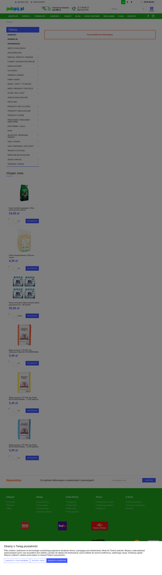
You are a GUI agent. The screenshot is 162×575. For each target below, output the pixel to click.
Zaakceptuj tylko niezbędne (16, 560)
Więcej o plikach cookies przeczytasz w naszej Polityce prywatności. (34, 555)
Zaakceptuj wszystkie (57, 560)
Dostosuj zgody (38, 560)
